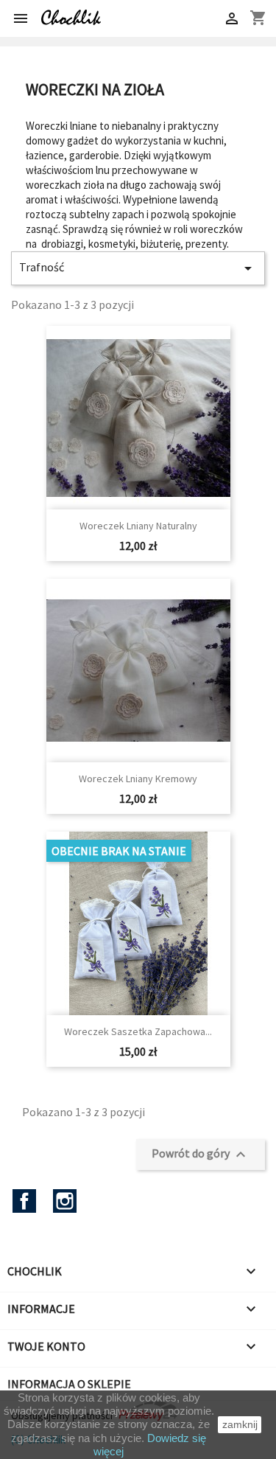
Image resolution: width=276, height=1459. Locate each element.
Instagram (65, 1201)
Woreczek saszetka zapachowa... (138, 1031)
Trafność (138, 268)
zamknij (240, 1424)
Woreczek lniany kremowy (138, 778)
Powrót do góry (201, 1154)
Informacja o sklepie (69, 1383)
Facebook (24, 1201)
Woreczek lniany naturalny (138, 525)
